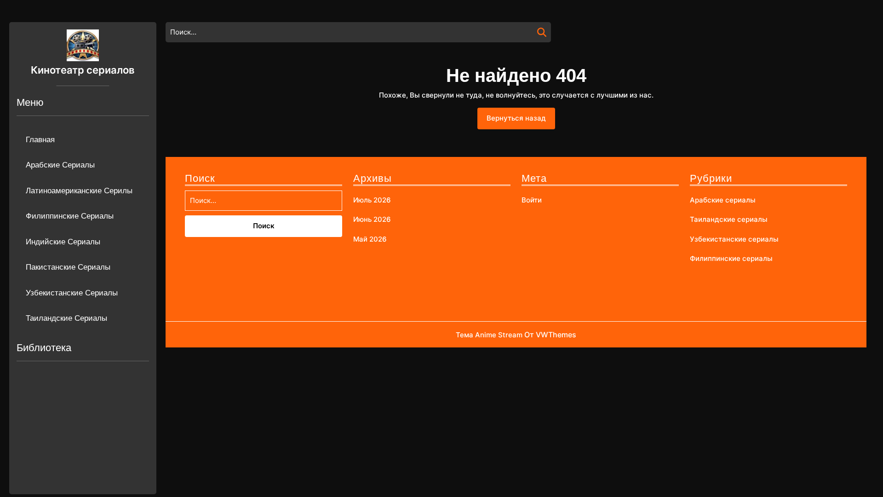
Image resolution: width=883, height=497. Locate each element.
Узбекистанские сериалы (72, 293)
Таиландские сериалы (66, 318)
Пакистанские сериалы (68, 267)
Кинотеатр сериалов (83, 70)
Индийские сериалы (63, 241)
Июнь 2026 (372, 219)
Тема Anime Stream (489, 334)
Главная (40, 139)
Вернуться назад (521, 121)
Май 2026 (370, 239)
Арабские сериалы (60, 165)
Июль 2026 (372, 200)
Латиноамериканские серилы (79, 190)
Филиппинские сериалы (70, 216)
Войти (532, 200)
